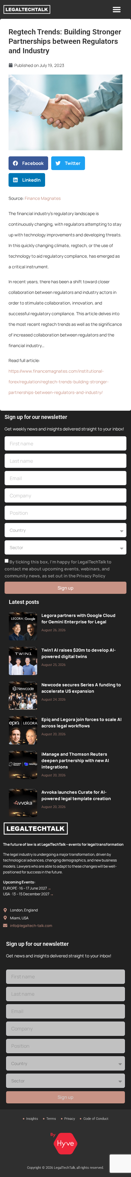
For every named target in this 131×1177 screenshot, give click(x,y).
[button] (116, 9)
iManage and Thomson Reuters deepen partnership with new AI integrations (75, 760)
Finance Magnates (43, 198)
